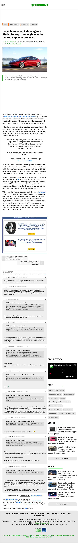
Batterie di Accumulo (55, 406)
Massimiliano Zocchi (13, 299)
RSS (27, 537)
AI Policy (36, 535)
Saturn (9, 371)
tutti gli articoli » (63, 458)
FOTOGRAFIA (55, 514)
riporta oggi (42, 192)
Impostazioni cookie (45, 537)
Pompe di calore (65, 402)
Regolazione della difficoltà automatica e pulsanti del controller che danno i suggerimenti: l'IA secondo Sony (16, 258)
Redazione (58, 535)
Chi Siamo (6, 535)
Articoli (51, 423)
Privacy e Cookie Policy (24, 535)
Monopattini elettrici (55, 409)
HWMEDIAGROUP (39, 516)
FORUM (69, 514)
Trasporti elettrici (69, 394)
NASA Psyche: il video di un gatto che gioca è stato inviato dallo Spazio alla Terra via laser (29, 263)
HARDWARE (15, 514)
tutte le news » (62, 504)
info (45, 274)
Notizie (51, 466)
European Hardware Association (38, 530)
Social (32, 537)
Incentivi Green (67, 409)
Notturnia (10, 436)
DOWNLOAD (41, 514)
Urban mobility (53, 398)
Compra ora (31, 233)
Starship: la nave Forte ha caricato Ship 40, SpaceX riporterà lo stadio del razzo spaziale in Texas (61, 486)
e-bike (51, 390)
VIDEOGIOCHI (24, 514)
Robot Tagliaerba (70, 413)
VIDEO (63, 514)
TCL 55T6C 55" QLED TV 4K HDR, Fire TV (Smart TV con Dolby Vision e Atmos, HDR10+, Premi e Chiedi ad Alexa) (31, 241)
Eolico (61, 413)
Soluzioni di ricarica (55, 394)
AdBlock (51, 535)
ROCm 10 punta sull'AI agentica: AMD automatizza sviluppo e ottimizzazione (61, 496)
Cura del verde (53, 417)
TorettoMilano (11, 277)
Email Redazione (68, 535)
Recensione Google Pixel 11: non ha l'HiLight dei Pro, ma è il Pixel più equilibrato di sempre (62, 440)
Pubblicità (43, 535)
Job (36, 537)
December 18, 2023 (25, 161)
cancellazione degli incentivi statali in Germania (19, 117)
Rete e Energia (53, 402)
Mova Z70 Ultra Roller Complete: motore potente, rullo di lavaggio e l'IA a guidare (62, 431)
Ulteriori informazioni (42, 523)
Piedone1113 (11, 346)
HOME (8, 514)
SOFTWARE (33, 514)
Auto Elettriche (14, 44)
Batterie (62, 398)
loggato (18, 502)
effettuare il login (11, 499)
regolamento (27, 504)
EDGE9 (48, 514)
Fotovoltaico (53, 413)
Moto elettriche (59, 390)
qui (18, 179)
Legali (13, 535)
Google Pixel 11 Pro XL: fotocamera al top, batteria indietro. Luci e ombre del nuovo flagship (62, 450)
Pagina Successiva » (37, 495)
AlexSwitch (11, 286)
